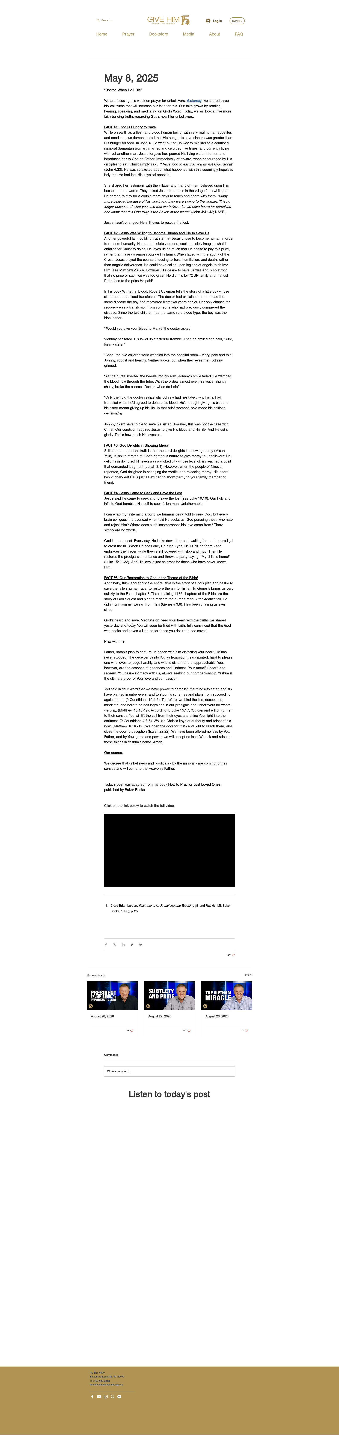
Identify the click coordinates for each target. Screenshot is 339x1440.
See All (248, 974)
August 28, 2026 (102, 1016)
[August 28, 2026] (112, 995)
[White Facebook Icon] (92, 1396)
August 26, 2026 (217, 1016)
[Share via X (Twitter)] (114, 944)
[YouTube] (99, 1396)
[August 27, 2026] (169, 995)
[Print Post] (140, 944)
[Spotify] (119, 1396)
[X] (112, 1396)
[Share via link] (131, 944)
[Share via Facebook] (106, 944)
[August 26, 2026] (226, 995)
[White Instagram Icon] (105, 1396)
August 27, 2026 (159, 1016)
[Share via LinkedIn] (123, 944)
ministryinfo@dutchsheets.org (106, 1384)
